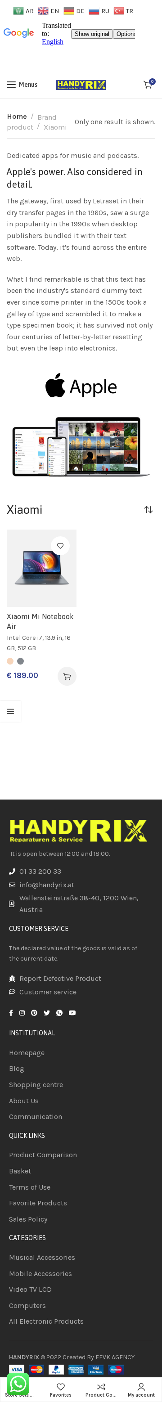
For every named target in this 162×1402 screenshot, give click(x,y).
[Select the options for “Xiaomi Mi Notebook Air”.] (67, 676)
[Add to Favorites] (60, 545)
